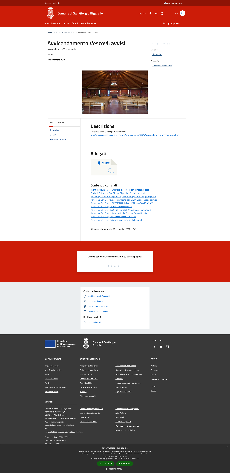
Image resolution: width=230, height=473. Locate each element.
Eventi (153, 390)
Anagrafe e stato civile (89, 365)
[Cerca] (182, 13)
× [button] (227, 447)
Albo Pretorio (120, 412)
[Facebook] (149, 13)
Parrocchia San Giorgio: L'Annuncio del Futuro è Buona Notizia (119, 213)
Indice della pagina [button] (57, 122)
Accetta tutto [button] (106, 464)
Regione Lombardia (52, 3)
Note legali (119, 417)
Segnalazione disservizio (90, 412)
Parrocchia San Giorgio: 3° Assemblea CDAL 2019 (113, 216)
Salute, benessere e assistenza (127, 382)
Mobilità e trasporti (88, 395)
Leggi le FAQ (85, 417)
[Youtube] (155, 13)
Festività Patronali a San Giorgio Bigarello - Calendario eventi (118, 193)
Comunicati (155, 370)
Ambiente (119, 378)
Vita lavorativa (86, 374)
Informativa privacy (123, 421)
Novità (58, 32)
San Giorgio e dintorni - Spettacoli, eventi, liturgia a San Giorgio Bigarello (123, 196)
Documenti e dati (51, 391)
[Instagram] (161, 13)
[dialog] (115, 458)
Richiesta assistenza (88, 421)
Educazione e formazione (125, 365)
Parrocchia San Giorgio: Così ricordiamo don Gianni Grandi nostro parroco (124, 199)
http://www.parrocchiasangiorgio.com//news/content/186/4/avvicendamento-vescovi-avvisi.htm (135, 135)
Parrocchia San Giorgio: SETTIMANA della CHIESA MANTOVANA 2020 (122, 203)
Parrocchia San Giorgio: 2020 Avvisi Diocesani (111, 206)
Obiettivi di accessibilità (125, 430)
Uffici (47, 374)
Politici (47, 383)
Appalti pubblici (86, 383)
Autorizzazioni (121, 387)
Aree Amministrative (53, 370)
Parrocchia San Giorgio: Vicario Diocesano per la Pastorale (117, 220)
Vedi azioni (167, 43)
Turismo (83, 391)
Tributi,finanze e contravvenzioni (128, 374)
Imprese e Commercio (89, 378)
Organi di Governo (52, 365)
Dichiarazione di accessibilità (127, 425)
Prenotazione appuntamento (91, 408)
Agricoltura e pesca (123, 391)
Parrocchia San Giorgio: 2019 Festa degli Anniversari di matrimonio (121, 209)
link (138, 459)
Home (49, 32)
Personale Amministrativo (55, 387)
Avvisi (153, 374)
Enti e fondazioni (51, 378)
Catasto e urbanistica (88, 387)
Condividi (155, 43)
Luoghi (153, 386)
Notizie (67, 32)
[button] (114, 469)
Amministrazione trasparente (127, 408)
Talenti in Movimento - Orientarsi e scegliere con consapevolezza (120, 189)
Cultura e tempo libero (89, 370)
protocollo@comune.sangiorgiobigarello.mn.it (64, 431)
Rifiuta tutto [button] (124, 463)
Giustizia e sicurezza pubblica (127, 370)
